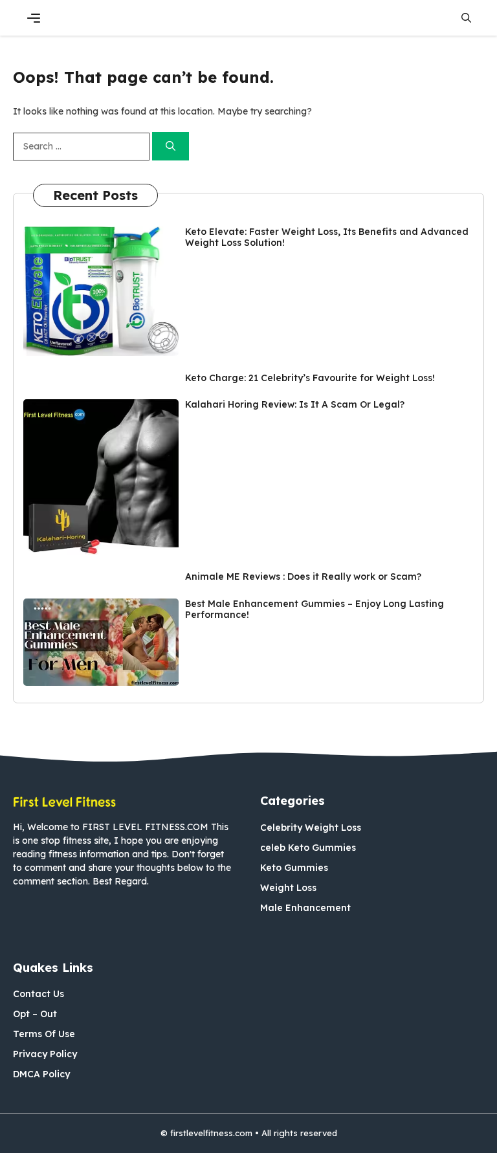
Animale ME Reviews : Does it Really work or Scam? (303, 576)
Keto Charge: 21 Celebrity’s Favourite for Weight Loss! (310, 378)
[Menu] (33, 18)
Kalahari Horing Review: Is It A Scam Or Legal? (294, 404)
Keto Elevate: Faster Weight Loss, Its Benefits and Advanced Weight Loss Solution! (327, 237)
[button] (466, 18)
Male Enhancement (305, 908)
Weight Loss (288, 888)
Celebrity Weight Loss (310, 827)
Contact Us (38, 994)
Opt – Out (35, 1014)
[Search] (170, 146)
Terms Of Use (44, 1034)
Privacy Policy (45, 1054)
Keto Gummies (294, 867)
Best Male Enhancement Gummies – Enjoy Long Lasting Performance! (314, 609)
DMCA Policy (41, 1074)
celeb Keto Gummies (308, 847)
